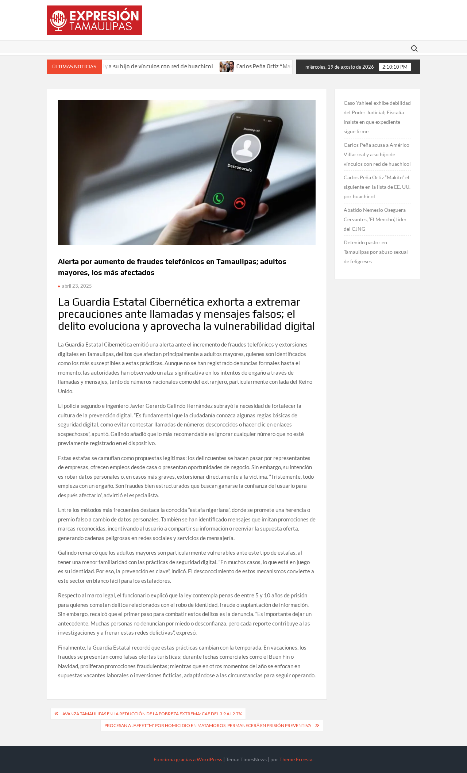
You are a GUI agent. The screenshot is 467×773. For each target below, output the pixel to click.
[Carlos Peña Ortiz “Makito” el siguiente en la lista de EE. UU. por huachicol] (209, 65)
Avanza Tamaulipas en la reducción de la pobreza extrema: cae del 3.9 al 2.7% (152, 713)
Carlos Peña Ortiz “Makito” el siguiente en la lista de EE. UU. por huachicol (377, 186)
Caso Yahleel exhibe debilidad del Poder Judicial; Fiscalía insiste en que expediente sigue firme (377, 117)
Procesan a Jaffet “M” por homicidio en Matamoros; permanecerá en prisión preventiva (207, 725)
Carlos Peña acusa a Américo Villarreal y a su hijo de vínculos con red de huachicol (377, 154)
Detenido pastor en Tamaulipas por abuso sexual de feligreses (376, 251)
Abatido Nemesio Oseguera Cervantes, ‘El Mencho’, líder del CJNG (375, 219)
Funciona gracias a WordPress (188, 759)
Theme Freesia (295, 759)
